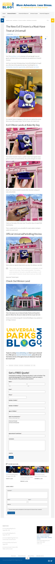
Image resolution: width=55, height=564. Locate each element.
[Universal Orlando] (27, 421)
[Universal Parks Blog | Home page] (8, 6)
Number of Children (14, 405)
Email (10, 389)
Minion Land (9, 20)
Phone (10, 394)
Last (28, 386)
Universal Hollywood (23, 13)
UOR (34, 365)
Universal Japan (34, 13)
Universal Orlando (11, 13)
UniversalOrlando (27, 365)
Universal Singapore (44, 13)
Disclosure (13, 556)
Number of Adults (13, 400)
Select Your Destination (15, 416)
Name (10, 381)
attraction (39, 534)
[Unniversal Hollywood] (27, 422)
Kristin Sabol (10, 34)
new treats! (36, 67)
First (9, 386)
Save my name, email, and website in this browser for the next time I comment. (25, 509)
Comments (11, 439)
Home (4, 13)
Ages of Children (13, 411)
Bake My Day (11, 365)
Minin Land (21, 365)
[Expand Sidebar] (2, 20)
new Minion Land (15, 56)
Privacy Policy (31, 556)
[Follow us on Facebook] (49, 561)
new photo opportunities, (19, 67)
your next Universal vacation (24, 355)
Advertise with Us (40, 556)
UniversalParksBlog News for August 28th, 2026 (43, 541)
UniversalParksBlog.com (22, 353)
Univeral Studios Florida (19, 20)
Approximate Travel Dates (15, 433)
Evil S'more (16, 365)
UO (31, 365)
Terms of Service (22, 556)
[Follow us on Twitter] (51, 561)
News (4, 16)
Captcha (11, 453)
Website (9, 504)
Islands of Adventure (44, 536)
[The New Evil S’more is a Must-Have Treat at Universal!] (24, 44)
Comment (9, 490)
